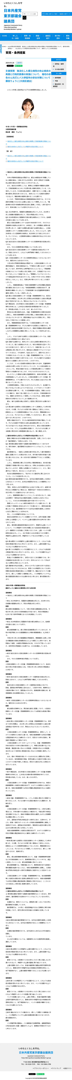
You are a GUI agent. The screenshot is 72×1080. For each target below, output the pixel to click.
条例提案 (58, 78)
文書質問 (19, 63)
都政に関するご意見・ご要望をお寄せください (56, 15)
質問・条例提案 (27, 36)
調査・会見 (38, 36)
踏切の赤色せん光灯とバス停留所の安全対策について (26, 146)
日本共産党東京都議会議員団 (13, 19)
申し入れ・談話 (15, 36)
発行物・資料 (58, 36)
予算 (56, 81)
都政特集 (67, 36)
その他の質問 (59, 69)
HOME (4, 35)
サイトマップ (56, 1068)
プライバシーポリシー (41, 1068)
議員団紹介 (47, 36)
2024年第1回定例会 (11, 47)
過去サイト (68, 1068)
